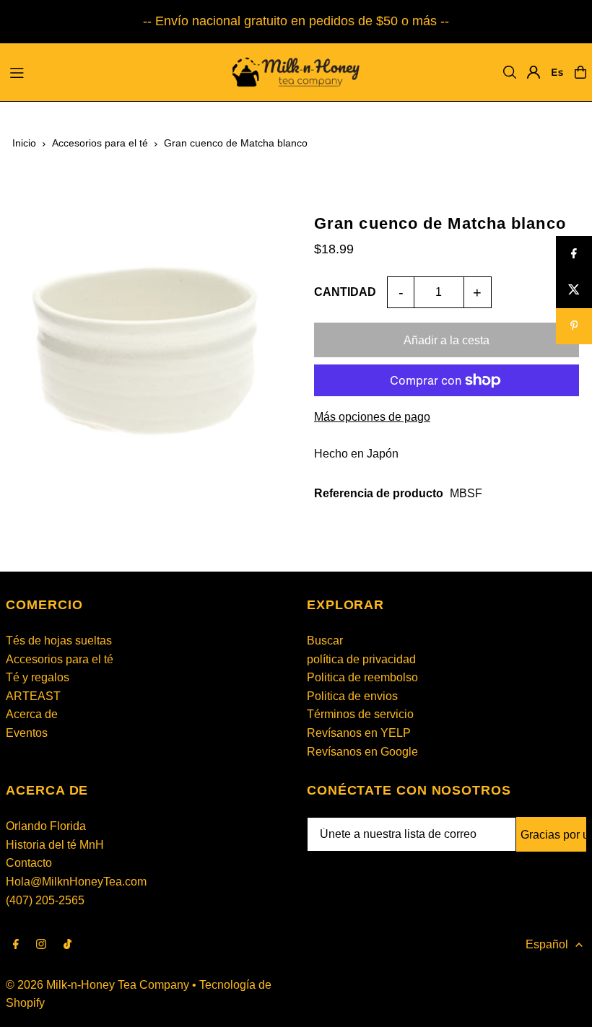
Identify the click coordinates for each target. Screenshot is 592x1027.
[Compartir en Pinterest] (574, 326)
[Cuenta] (533, 72)
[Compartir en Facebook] (574, 254)
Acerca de (32, 714)
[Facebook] (16, 945)
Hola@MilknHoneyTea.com (76, 881)
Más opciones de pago (372, 417)
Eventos (27, 733)
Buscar (325, 640)
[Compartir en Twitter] (574, 290)
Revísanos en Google (362, 752)
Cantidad (345, 292)
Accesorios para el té (100, 143)
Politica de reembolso (362, 677)
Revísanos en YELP (359, 733)
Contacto (29, 863)
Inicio (24, 143)
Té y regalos (37, 677)
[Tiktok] (67, 945)
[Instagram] (41, 945)
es (557, 72)
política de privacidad (361, 659)
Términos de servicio (360, 714)
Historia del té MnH (55, 845)
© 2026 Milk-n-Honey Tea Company (97, 985)
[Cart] (580, 72)
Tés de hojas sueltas (59, 640)
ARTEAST (33, 696)
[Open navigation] (109, 71)
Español (547, 944)
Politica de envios (352, 696)
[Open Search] (509, 72)
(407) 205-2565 (45, 900)
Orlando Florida (46, 826)
